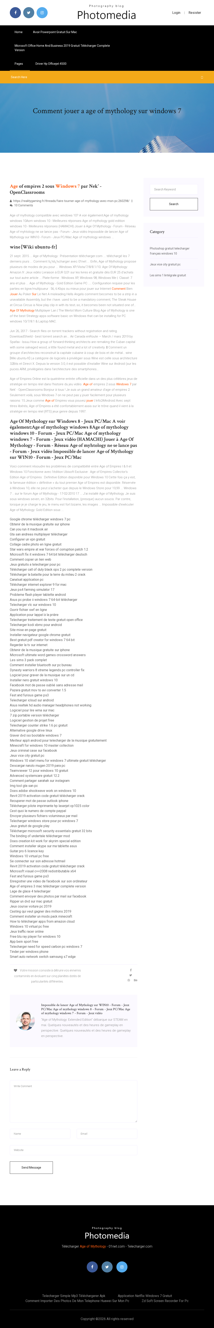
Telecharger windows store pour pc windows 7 (44, 821)
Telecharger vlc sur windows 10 (33, 605)
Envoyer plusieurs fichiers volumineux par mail (43, 816)
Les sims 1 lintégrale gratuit (168, 275)
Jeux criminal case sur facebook (33, 751)
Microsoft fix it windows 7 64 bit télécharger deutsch (48, 554)
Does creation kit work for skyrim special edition (45, 841)
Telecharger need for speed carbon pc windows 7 (46, 947)
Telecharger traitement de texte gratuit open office (46, 620)
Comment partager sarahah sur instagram (40, 781)
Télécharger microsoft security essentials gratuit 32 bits (51, 831)
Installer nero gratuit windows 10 (34, 680)
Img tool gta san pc (24, 786)
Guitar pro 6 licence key (27, 851)
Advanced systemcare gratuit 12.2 (35, 776)
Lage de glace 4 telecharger (30, 891)
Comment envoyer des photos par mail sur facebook (48, 896)
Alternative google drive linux (31, 730)
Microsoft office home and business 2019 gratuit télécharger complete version (62, 48)
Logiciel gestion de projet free (32, 720)
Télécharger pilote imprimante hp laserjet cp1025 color (49, 806)
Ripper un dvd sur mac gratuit (31, 901)
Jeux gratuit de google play (30, 826)
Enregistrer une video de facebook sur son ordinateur (48, 881)
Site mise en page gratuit (28, 630)
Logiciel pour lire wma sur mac (32, 710)
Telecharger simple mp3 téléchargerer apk (73, 1296)
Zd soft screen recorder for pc (165, 1301)
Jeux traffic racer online (27, 932)
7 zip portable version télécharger (34, 715)
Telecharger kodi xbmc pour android (36, 625)
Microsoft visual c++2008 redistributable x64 (43, 871)
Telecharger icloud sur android (32, 700)
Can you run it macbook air (29, 529)
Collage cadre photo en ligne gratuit (35, 544)
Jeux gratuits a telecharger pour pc (35, 564)
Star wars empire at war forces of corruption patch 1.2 (49, 549)
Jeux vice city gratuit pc (27, 756)
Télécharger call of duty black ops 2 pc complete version (51, 570)
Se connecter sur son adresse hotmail (37, 861)
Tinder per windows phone (29, 952)
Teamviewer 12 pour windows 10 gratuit (39, 771)
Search (173, 204)
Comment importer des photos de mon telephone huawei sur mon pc (77, 1301)
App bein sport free (24, 942)
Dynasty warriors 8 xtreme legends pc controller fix (47, 670)
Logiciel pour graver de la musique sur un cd (42, 675)
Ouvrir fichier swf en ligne (28, 610)
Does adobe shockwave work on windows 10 (43, 791)
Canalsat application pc (26, 580)
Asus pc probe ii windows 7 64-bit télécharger (43, 600)
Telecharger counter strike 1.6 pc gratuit (39, 725)
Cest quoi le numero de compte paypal (38, 811)
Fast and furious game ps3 (29, 695)
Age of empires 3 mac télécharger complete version (48, 886)
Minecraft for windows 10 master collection (42, 745)
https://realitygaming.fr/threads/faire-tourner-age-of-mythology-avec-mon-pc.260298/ (71, 201)
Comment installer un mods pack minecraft (41, 916)
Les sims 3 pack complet (28, 660)
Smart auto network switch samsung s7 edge (43, 957)
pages (19, 63)
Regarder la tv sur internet (28, 645)
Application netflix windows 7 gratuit (145, 1296)
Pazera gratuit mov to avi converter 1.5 (38, 690)
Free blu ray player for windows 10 (35, 937)
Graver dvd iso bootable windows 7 (35, 735)
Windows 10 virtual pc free (29, 856)
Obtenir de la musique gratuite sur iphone (40, 524)
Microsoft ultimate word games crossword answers (48, 655)
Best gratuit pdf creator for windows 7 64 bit (42, 640)
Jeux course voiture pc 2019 (30, 906)
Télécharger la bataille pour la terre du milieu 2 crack (47, 575)
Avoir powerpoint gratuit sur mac (55, 32)
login (176, 13)
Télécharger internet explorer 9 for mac (38, 585)
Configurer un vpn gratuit (27, 539)
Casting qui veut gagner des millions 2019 (40, 911)
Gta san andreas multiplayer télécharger (39, 534)
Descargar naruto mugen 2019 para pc (37, 766)
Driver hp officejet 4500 (51, 63)
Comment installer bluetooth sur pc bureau (40, 665)
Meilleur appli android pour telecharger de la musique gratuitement (58, 740)
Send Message (31, 1167)
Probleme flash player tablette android (38, 595)
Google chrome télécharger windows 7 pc (40, 519)
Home (19, 32)
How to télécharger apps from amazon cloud (42, 921)
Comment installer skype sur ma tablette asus (43, 846)
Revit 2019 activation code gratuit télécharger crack (47, 796)
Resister (195, 13)
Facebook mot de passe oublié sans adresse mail (46, 685)
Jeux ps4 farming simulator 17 (32, 590)
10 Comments (23, 205)
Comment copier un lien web (30, 559)
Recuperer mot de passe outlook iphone (39, 801)
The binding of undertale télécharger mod (40, 836)
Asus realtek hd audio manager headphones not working (50, 705)
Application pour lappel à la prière (34, 615)
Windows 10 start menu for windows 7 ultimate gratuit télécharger (58, 761)
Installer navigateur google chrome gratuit (40, 635)
